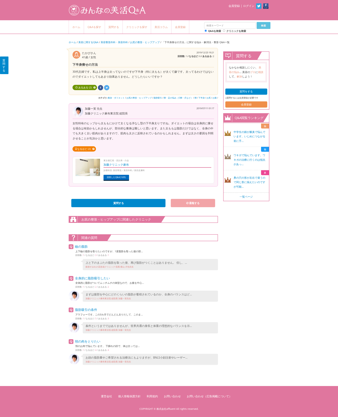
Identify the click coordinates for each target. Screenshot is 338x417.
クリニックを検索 (236, 31)
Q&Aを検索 (214, 31)
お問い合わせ (172, 396)
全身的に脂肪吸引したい (92, 278)
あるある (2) (85, 87)
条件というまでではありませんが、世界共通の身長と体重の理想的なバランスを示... (139, 327)
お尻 (208, 97)
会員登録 (234, 6)
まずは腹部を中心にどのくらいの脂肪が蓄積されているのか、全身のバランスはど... (139, 296)
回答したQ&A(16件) (116, 177)
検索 (263, 25)
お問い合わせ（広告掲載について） (209, 396)
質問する (113, 27)
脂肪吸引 (158, 97)
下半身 (201, 97)
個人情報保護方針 (129, 396)
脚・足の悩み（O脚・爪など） (178, 97)
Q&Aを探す (94, 27)
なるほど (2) (84, 149)
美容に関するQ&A (88, 42)
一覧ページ (246, 196)
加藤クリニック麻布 (116, 165)
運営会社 (106, 396)
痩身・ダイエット (116, 97)
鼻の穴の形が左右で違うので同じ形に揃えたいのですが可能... (249, 182)
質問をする (246, 91)
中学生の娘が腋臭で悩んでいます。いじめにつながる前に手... (249, 136)
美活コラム (161, 27)
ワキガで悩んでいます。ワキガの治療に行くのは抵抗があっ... (249, 159)
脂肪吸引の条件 (86, 310)
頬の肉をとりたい (87, 341)
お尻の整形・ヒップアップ (145, 42)
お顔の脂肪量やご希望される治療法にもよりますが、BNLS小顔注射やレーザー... (136, 359)
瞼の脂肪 (81, 246)
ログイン (248, 6)
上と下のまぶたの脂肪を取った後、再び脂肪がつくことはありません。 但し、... (136, 264)
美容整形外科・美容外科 (114, 42)
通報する (194, 203)
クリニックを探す (136, 27)
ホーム (76, 27)
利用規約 (152, 396)
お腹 (214, 97)
